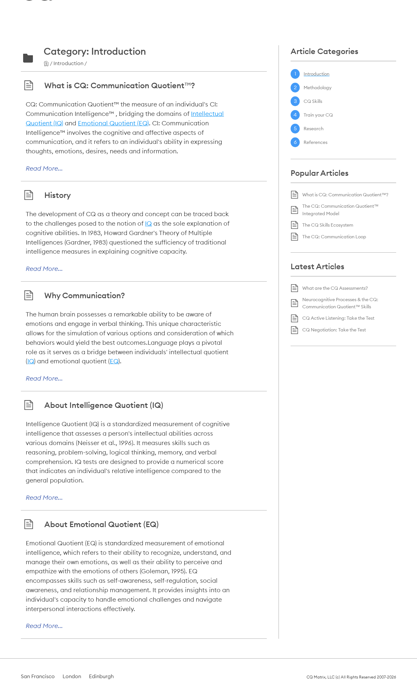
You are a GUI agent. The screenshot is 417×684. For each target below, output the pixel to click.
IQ (148, 223)
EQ (114, 361)
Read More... (44, 168)
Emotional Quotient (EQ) (113, 123)
